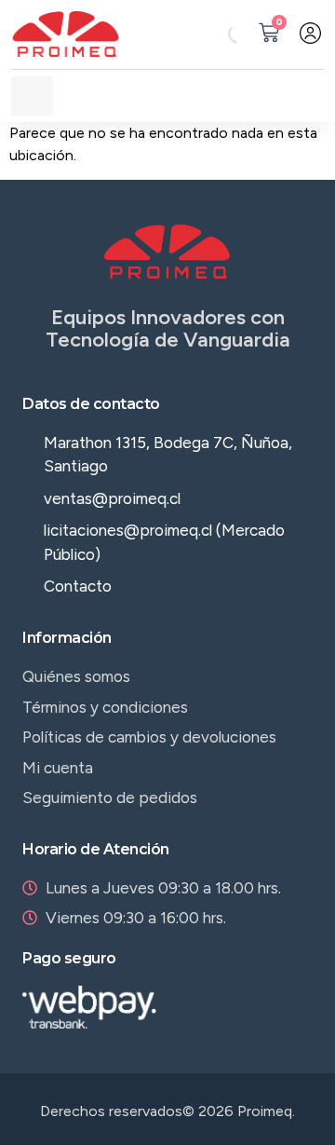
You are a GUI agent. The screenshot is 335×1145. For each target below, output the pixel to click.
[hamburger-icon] (32, 96)
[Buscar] (222, 33)
